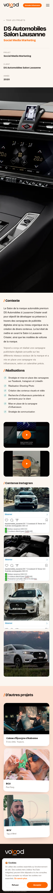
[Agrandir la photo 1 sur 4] (26, 510)
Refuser (15, 885)
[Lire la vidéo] (26, 435)
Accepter (37, 885)
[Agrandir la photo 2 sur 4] (26, 558)
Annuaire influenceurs (32, 5)
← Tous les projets (14, 20)
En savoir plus (20, 878)
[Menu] (47, 5)
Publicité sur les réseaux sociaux (15, 891)
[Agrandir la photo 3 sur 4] (26, 606)
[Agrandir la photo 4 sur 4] (26, 654)
